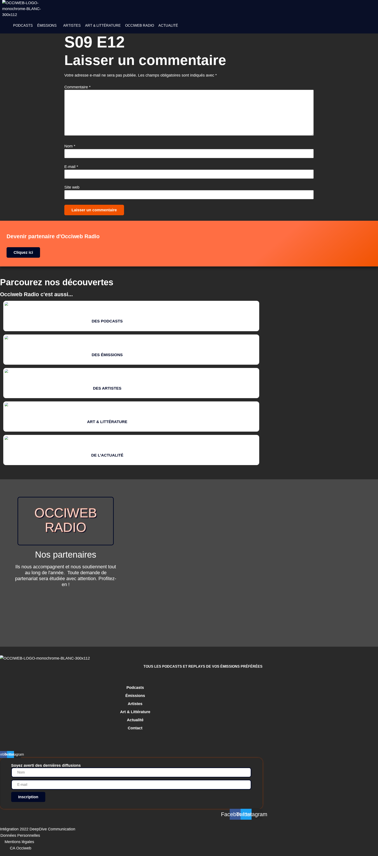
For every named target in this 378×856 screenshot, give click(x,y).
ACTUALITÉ (168, 25)
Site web (71, 187)
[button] (48, 25)
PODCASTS (23, 25)
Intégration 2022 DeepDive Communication (37, 829)
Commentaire (77, 87)
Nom (69, 146)
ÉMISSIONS (47, 25)
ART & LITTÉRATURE (103, 25)
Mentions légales (19, 842)
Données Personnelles (20, 835)
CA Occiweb (20, 848)
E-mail (71, 167)
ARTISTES (72, 25)
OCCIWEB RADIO (139, 25)
